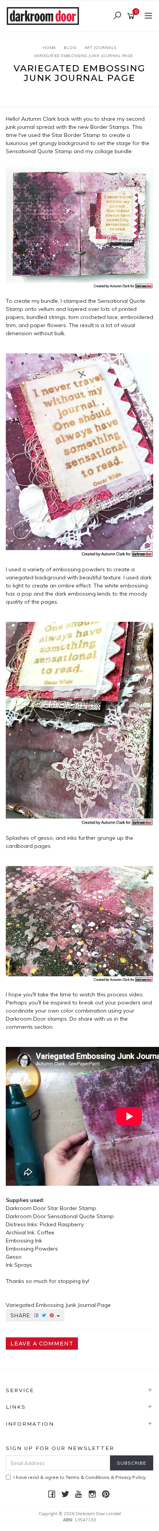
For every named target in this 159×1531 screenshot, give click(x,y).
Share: (22, 1315)
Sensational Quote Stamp (80, 1216)
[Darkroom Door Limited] (45, 15)
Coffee (45, 1232)
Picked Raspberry (62, 1224)
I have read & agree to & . (80, 1477)
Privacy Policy (130, 1477)
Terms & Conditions (88, 1477)
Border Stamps (109, 126)
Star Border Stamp (76, 135)
